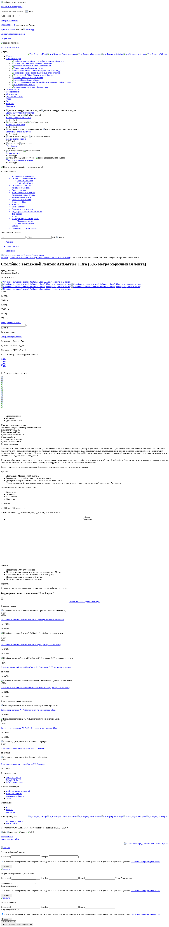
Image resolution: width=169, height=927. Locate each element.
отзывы (9, 809)
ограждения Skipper (15, 796)
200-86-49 (8, 25)
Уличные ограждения (21, 197)
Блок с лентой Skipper (16, 139)
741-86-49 (8, 29)
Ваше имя (5, 857)
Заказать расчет (8, 922)
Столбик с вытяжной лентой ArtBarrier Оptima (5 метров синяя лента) (32, 620)
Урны (14, 216)
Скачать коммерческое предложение (17, 925)
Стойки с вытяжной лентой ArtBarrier (53, 258)
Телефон (44, 857)
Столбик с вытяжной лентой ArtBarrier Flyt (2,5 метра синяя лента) (31, 645)
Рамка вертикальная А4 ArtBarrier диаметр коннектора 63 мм (28, 710)
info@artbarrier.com (9, 20)
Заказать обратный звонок (13, 34)
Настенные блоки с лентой (18, 132)
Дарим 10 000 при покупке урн (20, 113)
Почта (82, 907)
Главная (4, 258)
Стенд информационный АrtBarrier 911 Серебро (22, 748)
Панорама (87, 519)
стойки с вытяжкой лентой (18, 791)
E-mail (82, 878)
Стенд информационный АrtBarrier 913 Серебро (22, 764)
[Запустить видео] (2, 597)
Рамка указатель (13, 153)
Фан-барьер (11, 146)
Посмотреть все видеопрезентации (84, 601)
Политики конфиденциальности (145, 862)
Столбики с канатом (15, 125)
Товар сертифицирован (11, 337)
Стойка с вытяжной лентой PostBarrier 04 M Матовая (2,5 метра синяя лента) (35, 687)
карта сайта (11, 823)
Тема (117, 878)
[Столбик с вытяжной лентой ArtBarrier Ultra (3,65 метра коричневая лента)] (36, 282)
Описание (10, 418)
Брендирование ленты (11, 322)
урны (8, 798)
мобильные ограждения (11, 7)
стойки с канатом (14, 793)
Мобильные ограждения (23, 176)
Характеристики (13, 416)
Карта (87, 517)
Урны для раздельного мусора (19, 160)
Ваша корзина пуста (10, 47)
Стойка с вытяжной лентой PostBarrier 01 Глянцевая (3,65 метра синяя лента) (36, 667)
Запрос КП (6, 38)
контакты (10, 812)
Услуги (15, 226)
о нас (8, 807)
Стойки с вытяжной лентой (18, 117)
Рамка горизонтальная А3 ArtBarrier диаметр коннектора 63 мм (29, 728)
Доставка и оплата (14, 420)
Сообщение (6, 883)
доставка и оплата (14, 821)
